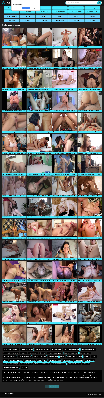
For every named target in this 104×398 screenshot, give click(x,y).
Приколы (12, 20)
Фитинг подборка (27, 349)
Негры (28, 16)
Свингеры (92, 16)
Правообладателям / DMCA (93, 394)
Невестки (76, 20)
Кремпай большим (40, 356)
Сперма (59, 8)
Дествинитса (89, 360)
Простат (42, 353)
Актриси (23, 353)
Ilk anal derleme (30, 360)
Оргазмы (28, 11)
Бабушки (92, 20)
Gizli (45, 360)
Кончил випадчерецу (55, 353)
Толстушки (43, 20)
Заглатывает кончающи (11, 349)
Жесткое (76, 8)
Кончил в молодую (25, 356)
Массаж (76, 16)
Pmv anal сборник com (42, 364)
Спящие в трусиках (16, 360)
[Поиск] (99, 2)
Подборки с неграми (42, 349)
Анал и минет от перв (88, 349)
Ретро (60, 16)
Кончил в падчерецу (71, 353)
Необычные (44, 11)
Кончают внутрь (92, 8)
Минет (44, 8)
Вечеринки (28, 20)
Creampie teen (53, 356)
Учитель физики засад (11, 353)
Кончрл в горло (85, 353)
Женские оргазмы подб (11, 367)
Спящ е (94, 356)
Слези (5, 360)
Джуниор (86, 364)
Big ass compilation (26, 364)
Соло (43, 16)
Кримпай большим (10, 356)
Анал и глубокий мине (71, 349)
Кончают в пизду (76, 11)
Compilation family (55, 360)
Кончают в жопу (92, 11)
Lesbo (39, 360)
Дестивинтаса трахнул (11, 364)
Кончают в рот (60, 11)
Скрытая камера (12, 16)
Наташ (62, 356)
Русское (11, 11)
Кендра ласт (33, 353)
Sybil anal (24, 367)
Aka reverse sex (56, 349)
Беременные (60, 20)
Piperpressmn (67, 360)
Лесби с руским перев (74, 356)
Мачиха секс (79, 360)
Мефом (86, 356)
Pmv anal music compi (59, 364)
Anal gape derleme (74, 364)
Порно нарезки (8, 394)
